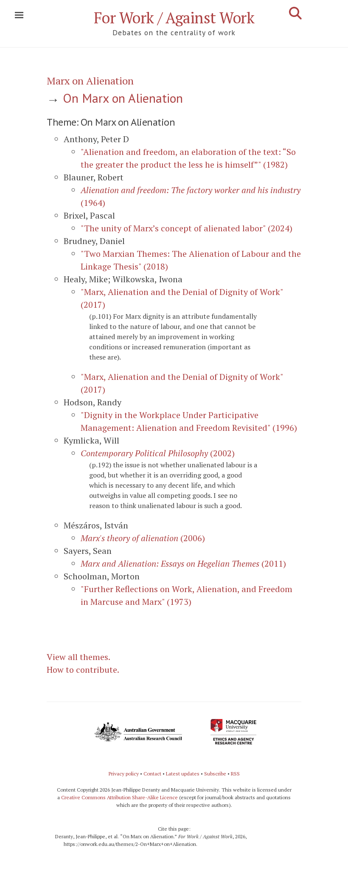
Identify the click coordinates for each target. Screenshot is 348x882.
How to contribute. (83, 669)
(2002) (158, 453)
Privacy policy (124, 773)
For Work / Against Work (174, 18)
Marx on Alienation (90, 80)
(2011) (183, 563)
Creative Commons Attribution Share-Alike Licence (119, 797)
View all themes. (78, 657)
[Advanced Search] (295, 13)
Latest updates (182, 773)
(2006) (143, 538)
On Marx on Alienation (123, 98)
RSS (235, 773)
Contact (152, 773)
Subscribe (215, 773)
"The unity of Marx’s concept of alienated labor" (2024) (186, 228)
